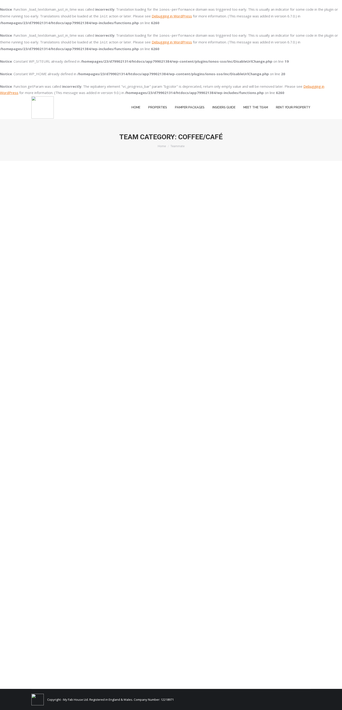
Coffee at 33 (48, 528)
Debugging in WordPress (172, 16)
